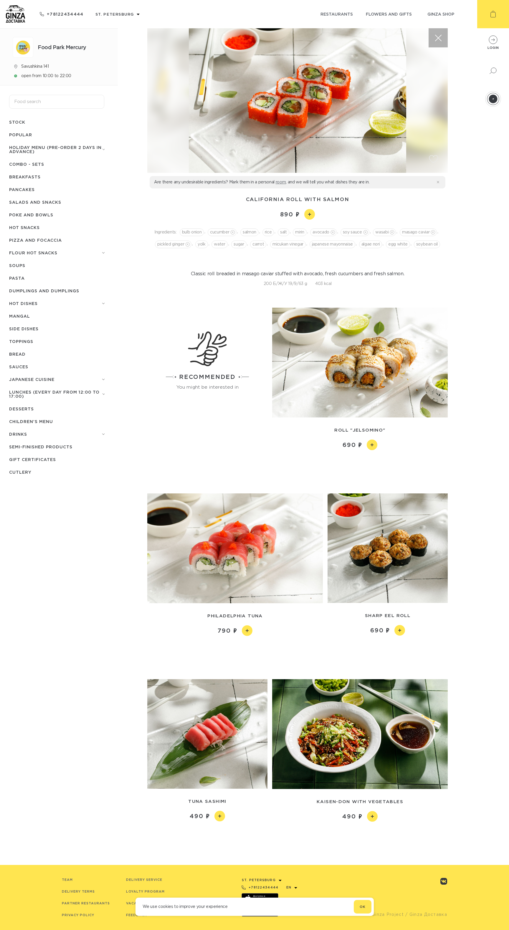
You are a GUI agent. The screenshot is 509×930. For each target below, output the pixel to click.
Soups (17, 265)
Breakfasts (25, 177)
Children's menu (31, 421)
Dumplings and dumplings (44, 291)
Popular (20, 134)
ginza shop (440, 14)
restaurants (336, 14)
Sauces (18, 366)
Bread (17, 354)
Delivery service (144, 879)
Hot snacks (24, 227)
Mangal (19, 316)
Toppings (21, 341)
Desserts (21, 409)
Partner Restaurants (86, 903)
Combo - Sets (26, 164)
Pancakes (22, 189)
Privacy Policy (78, 915)
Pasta (17, 278)
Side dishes (24, 328)
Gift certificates (32, 459)
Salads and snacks (35, 202)
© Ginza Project (385, 914)
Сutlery (20, 472)
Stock (17, 122)
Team (67, 879)
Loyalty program (145, 891)
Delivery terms (78, 891)
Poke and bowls (31, 215)
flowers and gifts (389, 14)
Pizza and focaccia (35, 240)
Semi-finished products (40, 447)
